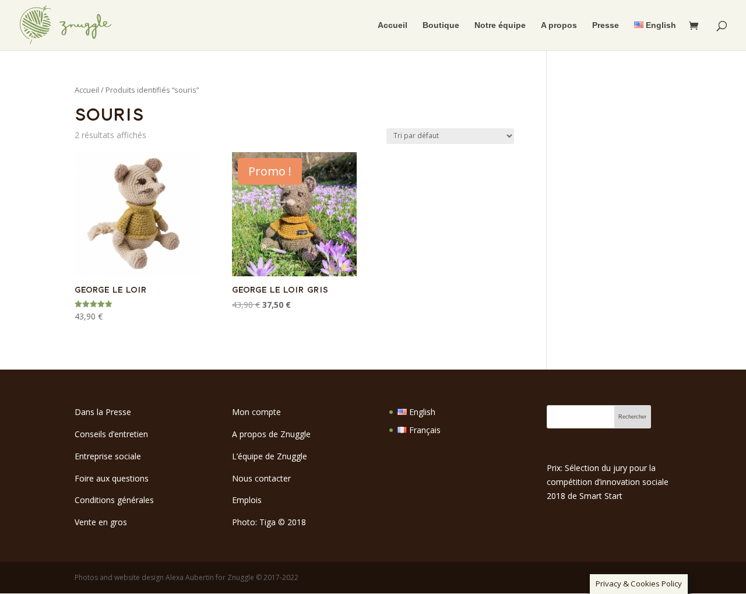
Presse (605, 25)
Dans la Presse (103, 411)
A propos (559, 25)
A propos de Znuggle (271, 434)
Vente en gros (101, 522)
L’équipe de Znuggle (269, 456)
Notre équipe (500, 25)
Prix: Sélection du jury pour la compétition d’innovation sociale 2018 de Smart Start (607, 481)
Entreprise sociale (108, 456)
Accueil (392, 25)
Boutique (441, 25)
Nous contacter (261, 478)
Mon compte (256, 411)
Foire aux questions (112, 478)
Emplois (247, 499)
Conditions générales (114, 499)
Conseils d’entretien (111, 434)
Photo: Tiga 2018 (269, 522)
